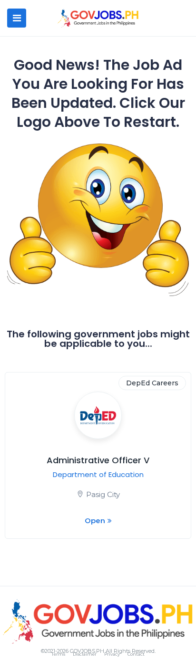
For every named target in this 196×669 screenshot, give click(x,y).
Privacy (112, 654)
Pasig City (103, 494)
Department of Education (98, 474)
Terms (58, 654)
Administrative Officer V (98, 460)
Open (95, 520)
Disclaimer (85, 654)
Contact (136, 654)
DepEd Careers (152, 383)
